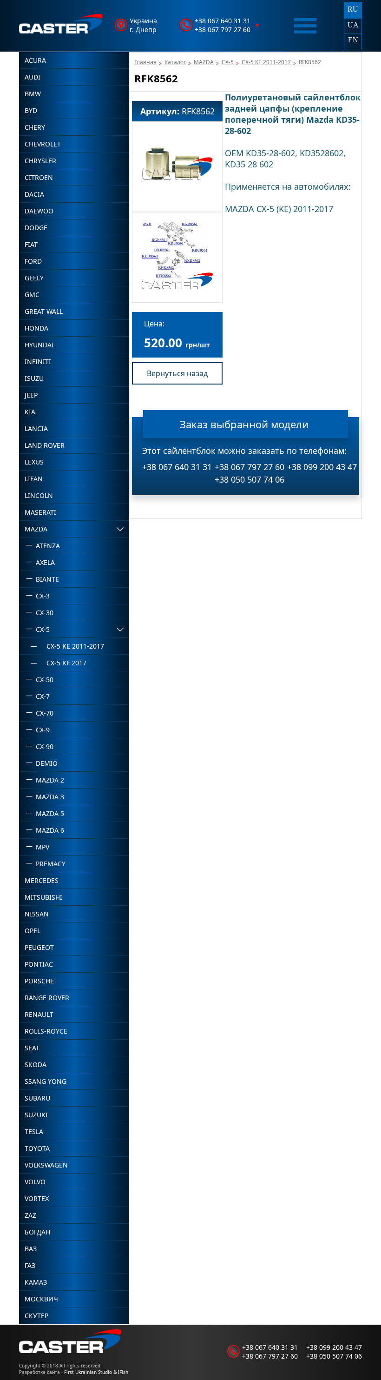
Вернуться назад (177, 373)
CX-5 (228, 62)
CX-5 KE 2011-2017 (266, 62)
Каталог (175, 62)
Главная (145, 62)
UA (353, 25)
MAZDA (204, 62)
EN (353, 40)
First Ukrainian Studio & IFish (96, 1372)
